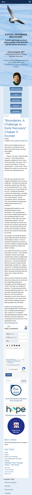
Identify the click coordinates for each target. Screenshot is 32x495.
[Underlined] (12, 346)
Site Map (7, 486)
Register (7, 460)
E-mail (12, 337)
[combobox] (12, 116)
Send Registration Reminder (13, 458)
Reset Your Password (11, 456)
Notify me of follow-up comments (13, 361)
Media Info (7, 473)
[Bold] (7, 346)
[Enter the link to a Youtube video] (17, 346)
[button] (30, 2)
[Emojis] (19, 346)
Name (10, 334)
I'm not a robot (13, 369)
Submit (8, 374)
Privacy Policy (9, 489)
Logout (6, 454)
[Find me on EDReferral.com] (16, 415)
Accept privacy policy (13, 365)
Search (24, 380)
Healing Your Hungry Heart (12, 306)
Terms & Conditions (10, 482)
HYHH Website (9, 469)
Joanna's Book (8, 471)
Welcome (7, 467)
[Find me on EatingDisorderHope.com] (16, 409)
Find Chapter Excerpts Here (19, 140)
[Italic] (10, 346)
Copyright (7, 493)
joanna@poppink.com (11, 323)
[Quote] (14, 346)
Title (7, 341)
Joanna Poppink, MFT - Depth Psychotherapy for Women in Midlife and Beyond (16, 64)
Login (6, 452)
